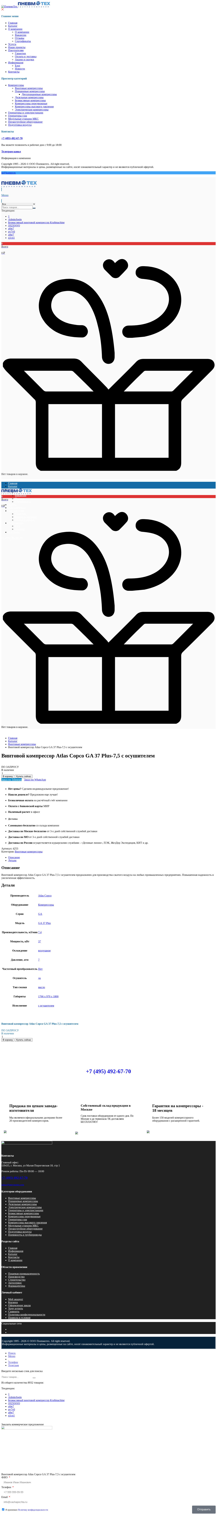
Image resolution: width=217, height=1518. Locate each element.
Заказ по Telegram (11, 779)
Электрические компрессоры (31, 109)
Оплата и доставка (25, 56)
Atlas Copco (45, 895)
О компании (15, 29)
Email (4, 1497)
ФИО (4, 1477)
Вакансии (20, 35)
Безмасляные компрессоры (30, 100)
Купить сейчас (23, 776)
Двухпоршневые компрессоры (39, 94)
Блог (17, 65)
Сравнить (13, 1311)
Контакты (13, 71)
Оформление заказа (19, 1305)
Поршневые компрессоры (30, 91)
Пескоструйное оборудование (25, 121)
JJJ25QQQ (14, 225)
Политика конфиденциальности (26, 1314)
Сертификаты (23, 41)
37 (39, 941)
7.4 (40, 932)
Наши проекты (16, 47)
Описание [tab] (14, 857)
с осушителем (46, 1005)
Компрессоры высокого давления (34, 106)
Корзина (13, 1302)
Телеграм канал (11, 151)
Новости (20, 68)
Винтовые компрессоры (29, 88)
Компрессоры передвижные (31, 103)
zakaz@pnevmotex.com (12, 1184)
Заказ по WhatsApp (35, 779)
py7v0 (11, 231)
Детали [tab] (12, 860)
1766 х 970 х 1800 (48, 996)
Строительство (16, 1279)
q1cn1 (11, 237)
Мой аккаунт (15, 1299)
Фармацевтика (16, 1285)
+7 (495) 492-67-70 (12, 138)
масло (41, 987)
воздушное (44, 950)
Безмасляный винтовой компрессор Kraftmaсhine (36, 222)
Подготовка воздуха (20, 124)
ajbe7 (11, 234)
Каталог (12, 25)
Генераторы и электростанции (25, 112)
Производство (16, 1276)
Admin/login (15, 219)
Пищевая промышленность (24, 1273)
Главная (12, 22)
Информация (15, 62)
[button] (108, 248)
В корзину (8, 776)
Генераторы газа (17, 115)
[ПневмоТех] (25, 6)
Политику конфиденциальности (33, 1509)
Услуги (12, 44)
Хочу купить (15, 1308)
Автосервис (15, 1282)
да (39, 978)
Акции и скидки (24, 59)
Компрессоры (16, 85)
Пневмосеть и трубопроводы (25, 1234)
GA (40, 913)
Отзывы (19, 38)
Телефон (6, 1487)
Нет (40, 968)
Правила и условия (19, 1317)
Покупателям (16, 50)
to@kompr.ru (8, 172)
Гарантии (20, 53)
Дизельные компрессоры (29, 97)
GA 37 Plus (44, 923)
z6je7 (11, 228)
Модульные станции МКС (23, 118)
